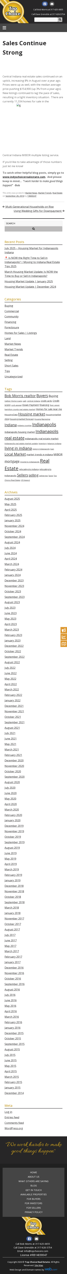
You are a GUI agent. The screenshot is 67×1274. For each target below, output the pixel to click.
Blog (33, 1185)
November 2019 (14, 831)
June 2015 (11, 1060)
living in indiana (18, 448)
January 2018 (12, 913)
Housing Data (11, 414)
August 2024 (12, 542)
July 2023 (10, 607)
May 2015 (10, 1066)
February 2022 (13, 695)
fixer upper (55, 405)
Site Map (38, 1265)
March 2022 (12, 689)
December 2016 (14, 967)
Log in (8, 1112)
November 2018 (14, 891)
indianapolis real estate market (42, 438)
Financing (10, 322)
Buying (9, 305)
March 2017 (12, 951)
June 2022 (11, 673)
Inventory (43, 443)
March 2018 (12, 907)
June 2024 (11, 553)
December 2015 (14, 1033)
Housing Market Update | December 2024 (30, 286)
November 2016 (14, 973)
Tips (7, 371)
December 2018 (14, 886)
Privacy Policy (33, 1212)
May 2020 (10, 798)
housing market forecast (22, 419)
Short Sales (11, 365)
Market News (31, 193)
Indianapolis (44, 424)
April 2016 (11, 1011)
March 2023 (12, 629)
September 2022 (15, 657)
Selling (9, 360)
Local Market (15, 454)
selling (34, 475)
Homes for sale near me (49, 409)
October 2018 (13, 897)
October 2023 (13, 591)
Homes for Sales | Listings (21, 333)
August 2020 (12, 782)
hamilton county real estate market (20, 409)
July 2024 (10, 548)
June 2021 (11, 738)
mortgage (12, 461)
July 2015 (10, 1055)
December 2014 (14, 1093)
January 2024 (12, 575)
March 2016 (12, 1017)
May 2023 (10, 618)
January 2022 (12, 700)
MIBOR (58, 454)
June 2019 (11, 853)
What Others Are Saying (33, 1181)
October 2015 (13, 1038)
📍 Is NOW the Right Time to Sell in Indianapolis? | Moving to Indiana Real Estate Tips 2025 (32, 262)
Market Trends (45, 193)
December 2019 (14, 826)
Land (8, 338)
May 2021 (10, 744)
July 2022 (10, 668)
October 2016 (13, 978)
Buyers (42, 395)
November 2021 (14, 711)
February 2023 (13, 635)
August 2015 (12, 1049)
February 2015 (13, 1082)
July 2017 (10, 935)
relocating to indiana (29, 469)
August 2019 (12, 847)
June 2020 (11, 793)
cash (24, 401)
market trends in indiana (40, 454)
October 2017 (13, 924)
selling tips (43, 476)
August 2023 (12, 602)
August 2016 (12, 989)
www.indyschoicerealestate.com (24, 177)
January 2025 (12, 520)
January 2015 (12, 1087)
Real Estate (57, 193)
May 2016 (10, 1006)
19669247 (31, 196)
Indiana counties (24, 425)
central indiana (33, 401)
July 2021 (10, 733)
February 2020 (13, 815)
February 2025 (13, 515)
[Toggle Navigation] (4, 28)
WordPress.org (14, 1128)
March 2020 (12, 809)
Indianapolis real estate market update (21, 443)
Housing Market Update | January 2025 (29, 281)
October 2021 (13, 717)
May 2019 (10, 858)
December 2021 (14, 706)
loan (52, 449)
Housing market (31, 414)
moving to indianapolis (29, 462)
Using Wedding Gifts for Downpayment (38, 211)
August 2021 (12, 728)
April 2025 (11, 509)
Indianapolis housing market (20, 432)
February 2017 (13, 956)
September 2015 (15, 1044)
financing (44, 404)
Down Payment (30, 404)
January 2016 (12, 1027)
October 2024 (13, 531)
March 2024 (12, 564)
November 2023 (14, 586)
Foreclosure (12, 327)
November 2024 (14, 526)
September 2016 (15, 984)
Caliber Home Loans (13, 401)
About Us (33, 1176)
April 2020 (11, 804)
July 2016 (10, 995)
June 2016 (11, 1000)
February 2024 (13, 569)
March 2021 (12, 749)
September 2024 (15, 537)
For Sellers (33, 1207)
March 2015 (12, 1077)
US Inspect (25, 480)
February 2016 (13, 1022)
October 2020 (13, 771)
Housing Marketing (42, 419)
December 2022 (14, 646)
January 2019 (12, 880)
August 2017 (12, 929)
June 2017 (11, 940)
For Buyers (33, 1199)
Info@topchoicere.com (36, 1251)
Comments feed (14, 1123)
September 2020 (15, 777)
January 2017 (12, 962)
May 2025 (10, 504)
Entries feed (12, 1117)
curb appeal (16, 405)
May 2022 (10, 678)
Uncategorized (13, 376)
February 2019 (13, 875)
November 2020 (14, 766)
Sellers (22, 475)
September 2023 (15, 597)
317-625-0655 (56, 9)
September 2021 (15, 722)
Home (33, 1172)
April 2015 (11, 1071)
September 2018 (15, 902)
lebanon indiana (54, 443)
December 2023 (14, 580)
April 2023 (11, 624)
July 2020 (10, 787)
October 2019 (13, 837)
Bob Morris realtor (20, 395)
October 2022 (13, 651)
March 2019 (12, 869)
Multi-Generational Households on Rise (29, 206)
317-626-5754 (58, 14)
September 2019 (15, 842)
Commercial (12, 311)
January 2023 (12, 640)
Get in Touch (34, 1190)
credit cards (46, 400)
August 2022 (12, 662)
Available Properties (33, 1194)
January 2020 (12, 820)
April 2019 (11, 864)
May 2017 (10, 946)
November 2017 (14, 918)
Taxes (50, 476)
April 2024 (11, 558)
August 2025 (12, 498)
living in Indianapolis (41, 449)
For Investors (33, 1203)
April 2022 (11, 684)
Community (12, 316)
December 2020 (14, 760)
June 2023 (11, 613)
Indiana (11, 425)
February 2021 (13, 755)
